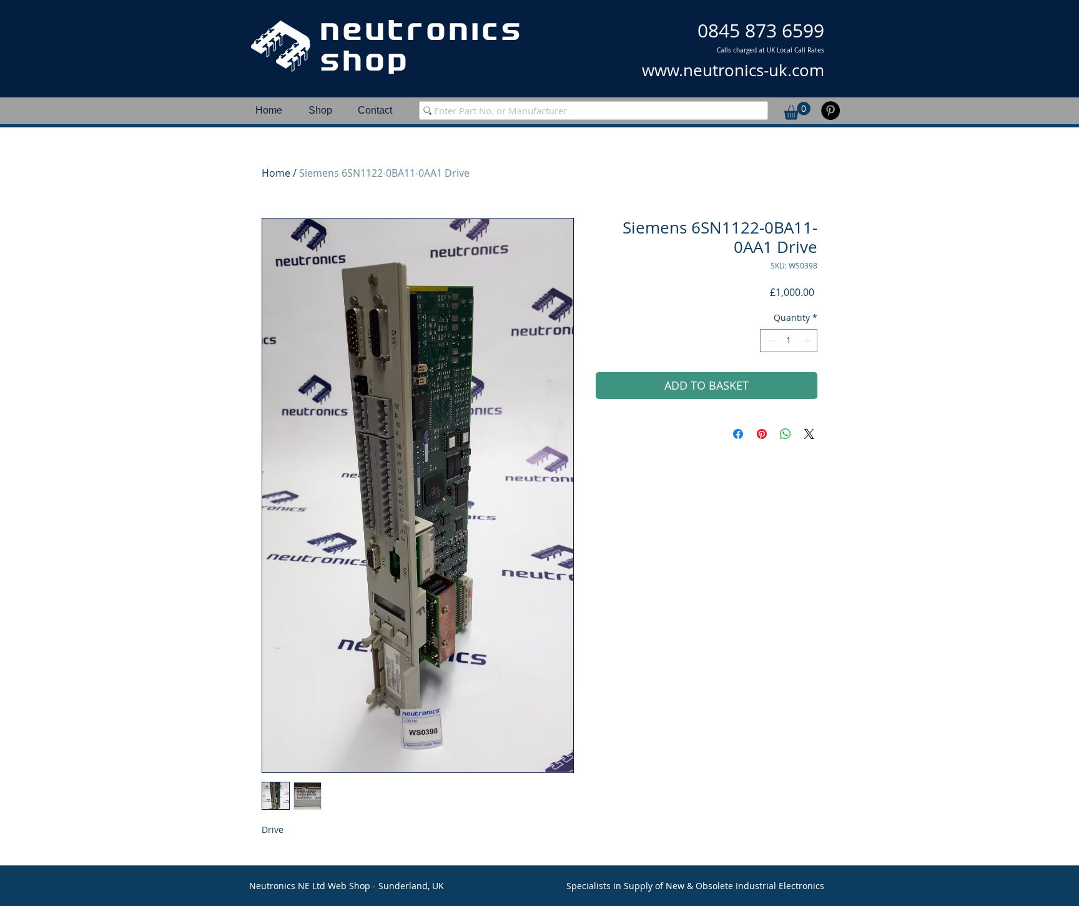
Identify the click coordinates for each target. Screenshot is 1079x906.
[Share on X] (809, 433)
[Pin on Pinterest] (761, 433)
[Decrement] (769, 341)
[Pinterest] (830, 110)
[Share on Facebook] (738, 433)
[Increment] (807, 341)
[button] (797, 111)
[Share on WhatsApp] (785, 433)
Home (276, 173)
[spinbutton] (788, 341)
